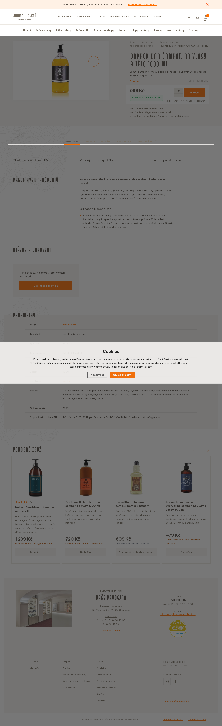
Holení (27, 30)
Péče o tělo (82, 30)
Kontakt (158, 17)
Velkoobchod (141, 17)
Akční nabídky (175, 30)
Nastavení (97, 374)
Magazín (100, 17)
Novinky (194, 30)
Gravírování (84, 17)
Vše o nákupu (65, 17)
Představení (71, 141)
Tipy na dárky (141, 30)
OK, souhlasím (122, 374)
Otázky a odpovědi (98, 141)
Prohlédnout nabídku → (142, 4)
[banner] (24, 16)
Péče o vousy (43, 30)
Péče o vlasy (63, 30)
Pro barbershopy (119, 17)
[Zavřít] (207, 4)
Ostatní (123, 30)
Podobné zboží (147, 141)
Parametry (124, 141)
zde (149, 366)
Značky (158, 30)
